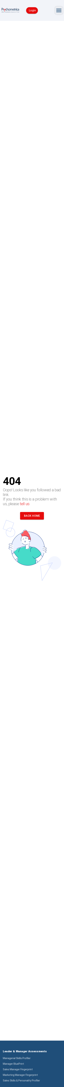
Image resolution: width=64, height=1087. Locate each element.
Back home (32, 515)
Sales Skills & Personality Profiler (21, 1080)
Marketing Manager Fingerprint (20, 1075)
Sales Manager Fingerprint (18, 1069)
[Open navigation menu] (58, 10)
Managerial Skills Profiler (17, 1058)
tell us (25, 504)
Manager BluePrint (13, 1063)
